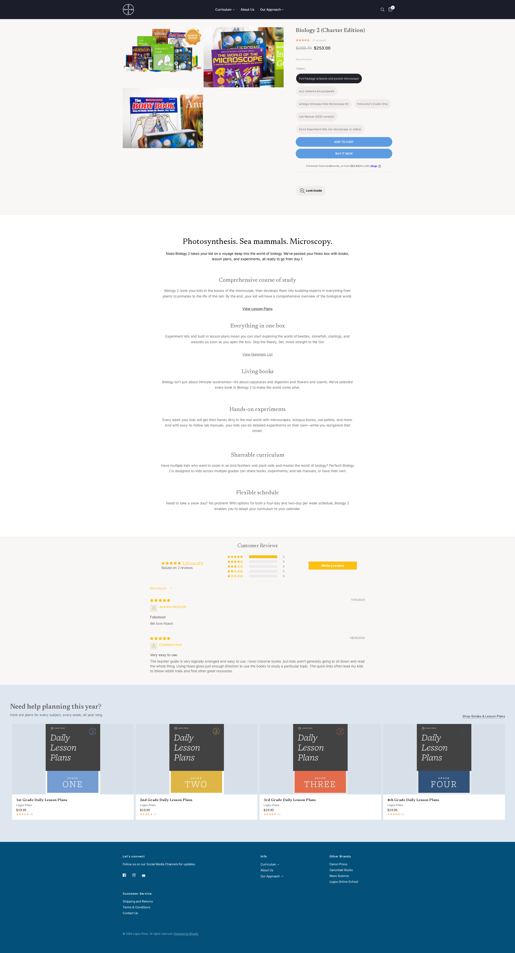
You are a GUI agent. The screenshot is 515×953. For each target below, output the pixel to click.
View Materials (254, 354)
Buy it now (344, 153)
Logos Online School (344, 882)
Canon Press (338, 864)
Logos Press (24, 804)
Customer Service (137, 893)
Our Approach (270, 9)
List (269, 354)
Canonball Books (341, 870)
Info (264, 856)
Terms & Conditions (136, 907)
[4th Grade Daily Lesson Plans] (444, 759)
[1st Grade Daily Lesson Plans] (73, 759)
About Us (247, 9)
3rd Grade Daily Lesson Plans (290, 800)
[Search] (382, 9)
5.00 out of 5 (192, 563)
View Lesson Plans (257, 309)
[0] (389, 9)
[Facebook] (127, 875)
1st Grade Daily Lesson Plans (41, 800)
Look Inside (314, 190)
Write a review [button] (332, 566)
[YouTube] (146, 875)
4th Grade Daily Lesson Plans (413, 800)
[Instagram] (136, 875)
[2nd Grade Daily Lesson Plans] (197, 759)
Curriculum (223, 9)
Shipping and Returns (138, 901)
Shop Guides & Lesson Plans (483, 716)
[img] (160, 600)
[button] (235, 556)
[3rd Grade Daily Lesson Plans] (320, 759)
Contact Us (130, 913)
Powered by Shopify (186, 933)
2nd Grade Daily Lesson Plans (166, 800)
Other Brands (340, 856)
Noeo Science (339, 876)
